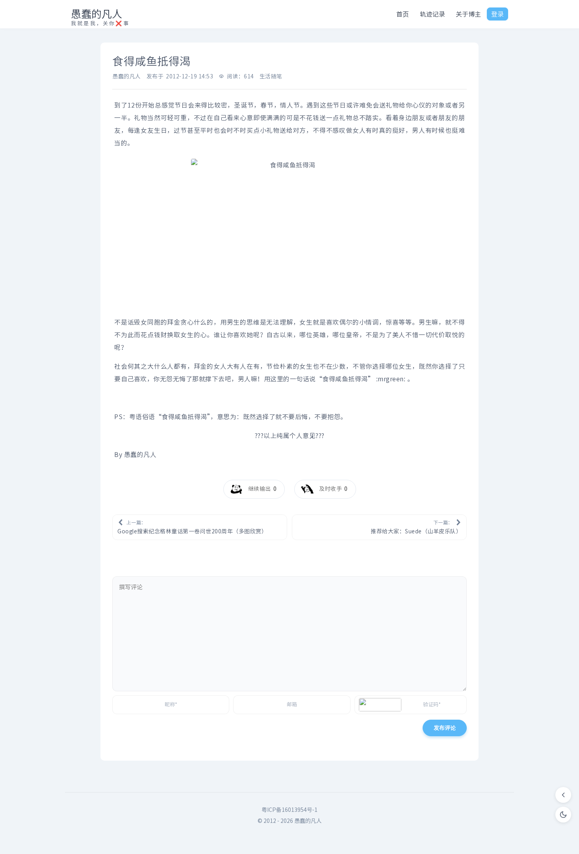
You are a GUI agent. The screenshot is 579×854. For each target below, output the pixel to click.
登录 (497, 14)
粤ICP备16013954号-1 (289, 810)
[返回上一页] (563, 795)
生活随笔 (271, 76)
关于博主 (468, 14)
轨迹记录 (432, 14)
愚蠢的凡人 (96, 14)
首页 (402, 14)
